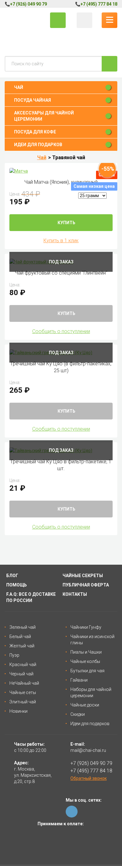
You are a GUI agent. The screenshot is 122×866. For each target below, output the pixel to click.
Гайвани (79, 680)
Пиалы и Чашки (86, 652)
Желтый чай (21, 645)
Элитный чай (22, 701)
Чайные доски (84, 704)
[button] (61, 87)
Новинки (18, 711)
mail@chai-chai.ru (88, 750)
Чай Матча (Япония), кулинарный (61, 182)
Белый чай (20, 636)
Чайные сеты (22, 692)
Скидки (77, 714)
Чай (41, 157)
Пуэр (14, 655)
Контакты (75, 594)
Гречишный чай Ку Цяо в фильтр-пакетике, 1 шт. (61, 465)
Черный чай (21, 673)
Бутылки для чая (87, 670)
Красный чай (22, 664)
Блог (12, 575)
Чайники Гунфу (85, 627)
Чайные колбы (85, 661)
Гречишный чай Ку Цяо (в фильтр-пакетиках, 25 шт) (61, 367)
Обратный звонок (88, 778)
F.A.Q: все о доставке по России (31, 597)
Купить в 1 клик (61, 240)
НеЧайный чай (24, 683)
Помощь (16, 584)
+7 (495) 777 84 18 (98, 4)
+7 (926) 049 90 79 (28, 4)
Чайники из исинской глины (92, 639)
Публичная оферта (86, 584)
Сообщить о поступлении (61, 331)
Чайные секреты (83, 575)
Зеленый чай (22, 627)
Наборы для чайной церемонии (90, 692)
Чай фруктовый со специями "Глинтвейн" (61, 273)
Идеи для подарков (89, 723)
